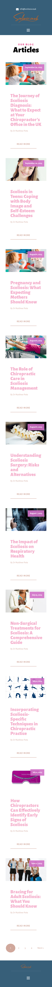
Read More (23, 144)
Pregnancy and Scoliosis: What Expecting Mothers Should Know (25, 292)
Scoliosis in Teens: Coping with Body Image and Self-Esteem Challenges (24, 203)
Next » (40, 948)
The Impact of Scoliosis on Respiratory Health (24, 549)
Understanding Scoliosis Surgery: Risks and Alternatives (25, 465)
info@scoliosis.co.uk (28, 9)
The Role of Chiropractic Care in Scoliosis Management (23, 379)
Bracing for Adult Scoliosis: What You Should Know (25, 899)
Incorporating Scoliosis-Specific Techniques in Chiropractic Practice (24, 721)
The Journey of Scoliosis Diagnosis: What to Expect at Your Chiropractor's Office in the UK (25, 110)
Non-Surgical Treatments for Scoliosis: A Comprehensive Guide (26, 633)
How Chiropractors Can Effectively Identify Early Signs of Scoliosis (25, 812)
